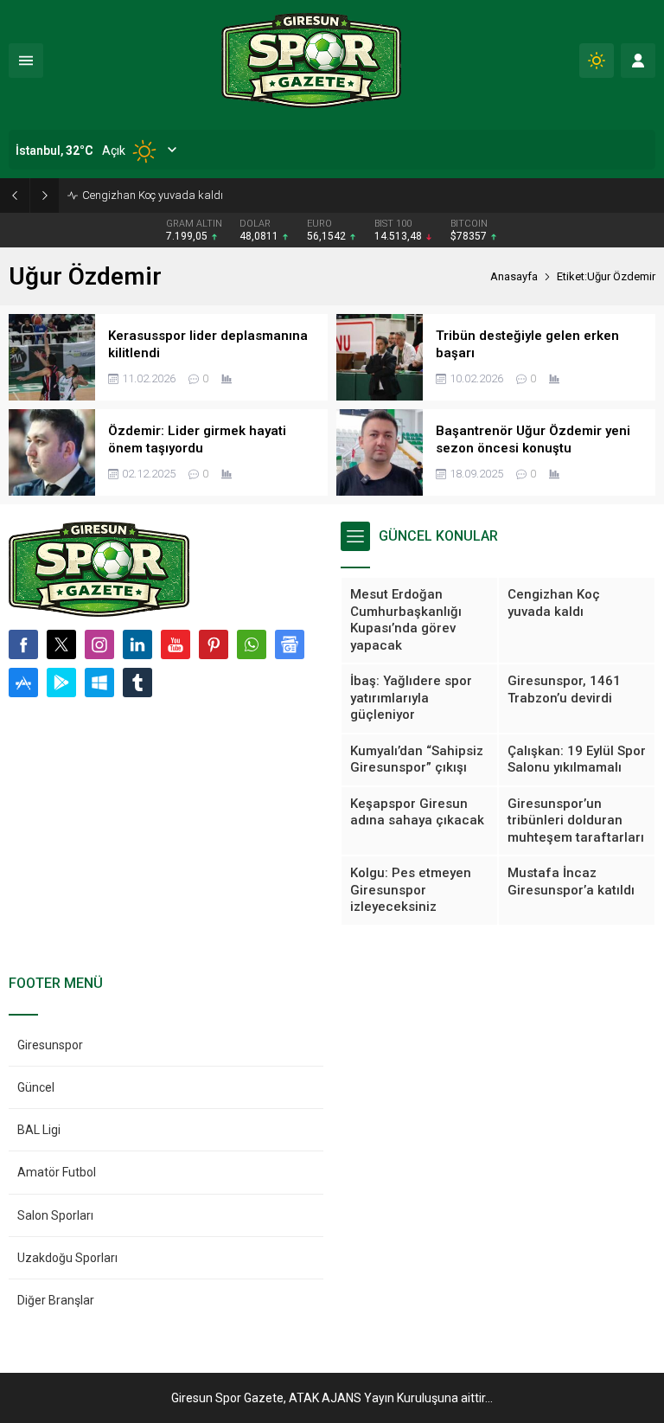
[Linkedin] (137, 644)
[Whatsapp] (251, 644)
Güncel (35, 1087)
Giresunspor (50, 1045)
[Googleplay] (61, 682)
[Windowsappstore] (99, 682)
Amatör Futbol (56, 1172)
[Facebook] (23, 644)
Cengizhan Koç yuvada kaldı (152, 195)
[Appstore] (23, 682)
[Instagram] (99, 644)
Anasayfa (514, 276)
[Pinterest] (213, 644)
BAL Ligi (39, 1130)
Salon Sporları (55, 1215)
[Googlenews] (289, 644)
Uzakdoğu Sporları (67, 1258)
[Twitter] (61, 644)
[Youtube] (175, 644)
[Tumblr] (137, 682)
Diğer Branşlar (55, 1300)
